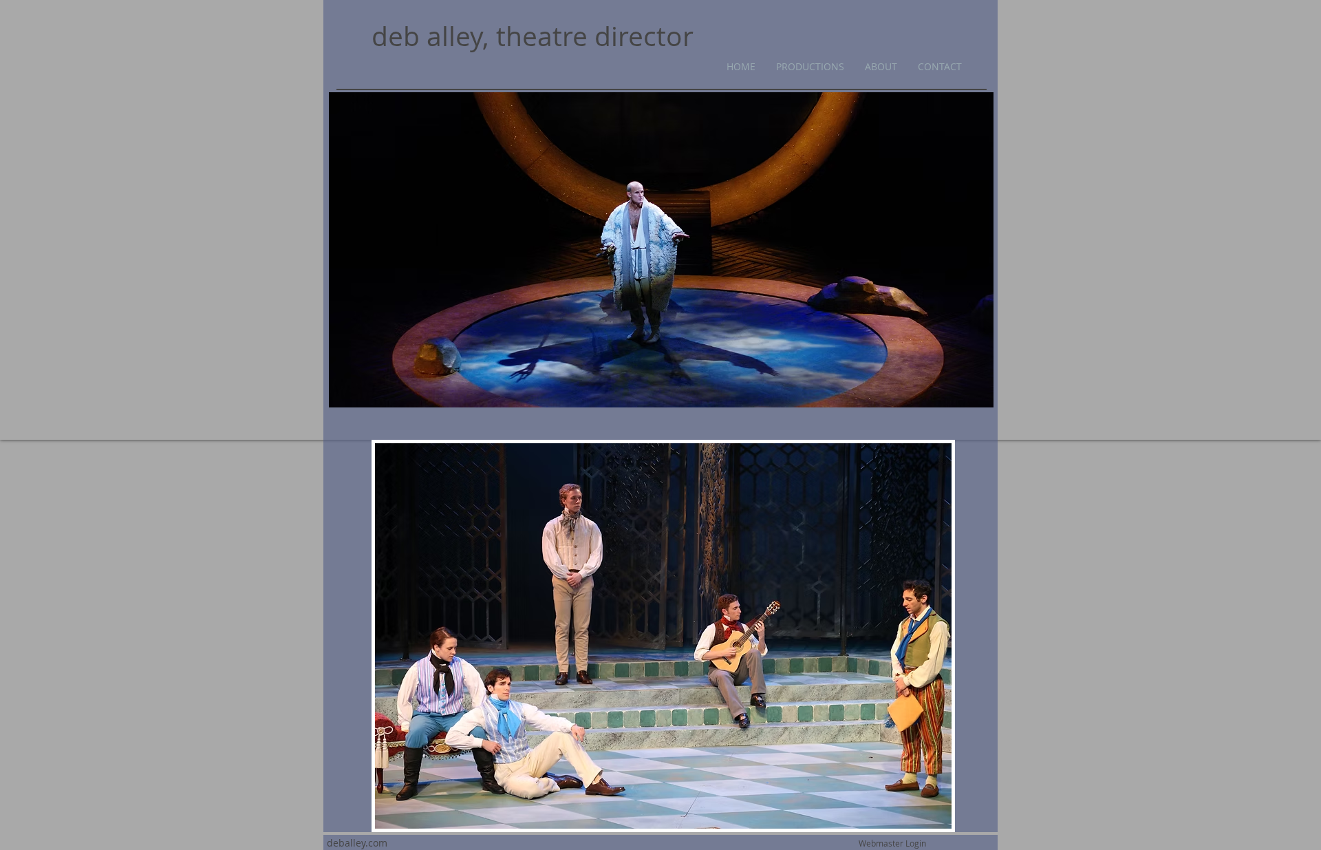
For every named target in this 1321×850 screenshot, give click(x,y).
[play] (923, 816)
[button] (663, 636)
